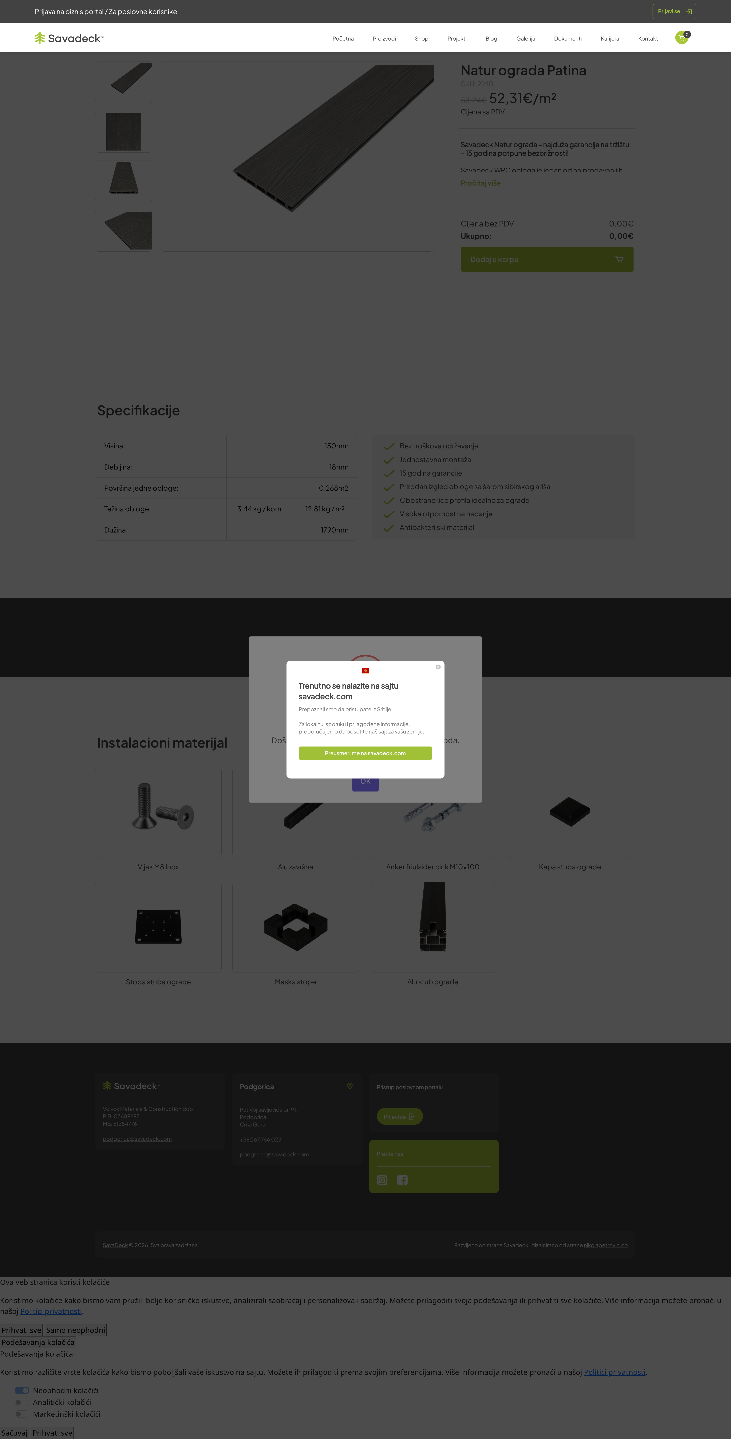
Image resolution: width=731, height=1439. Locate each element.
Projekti (457, 38)
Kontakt (648, 38)
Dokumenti (568, 38)
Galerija (525, 38)
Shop (422, 38)
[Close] (438, 666)
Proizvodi (384, 38)
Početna (343, 38)
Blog (491, 38)
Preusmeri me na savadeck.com (365, 753)
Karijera (610, 38)
